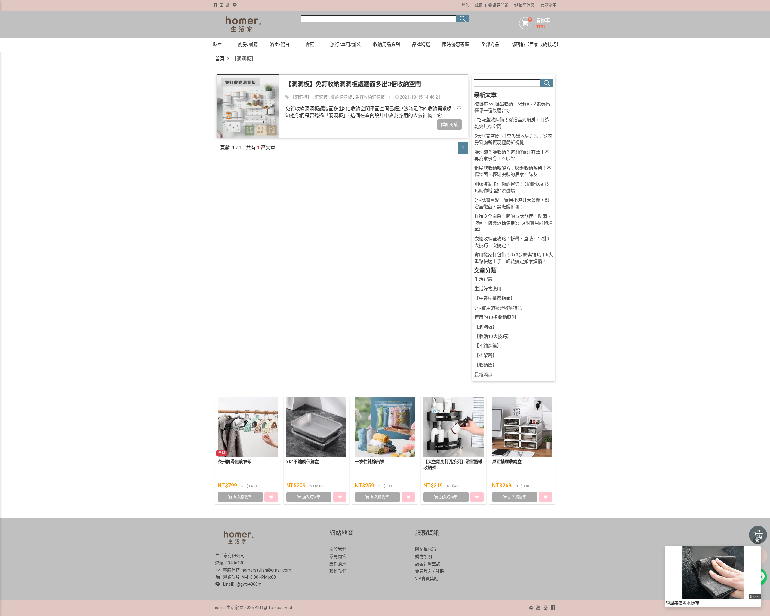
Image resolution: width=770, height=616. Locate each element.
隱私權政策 (425, 549)
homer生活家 (226, 607)
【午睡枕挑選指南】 (494, 298)
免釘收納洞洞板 (370, 97)
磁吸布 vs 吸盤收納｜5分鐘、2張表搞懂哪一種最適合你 (512, 107)
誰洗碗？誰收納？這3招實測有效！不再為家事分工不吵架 (511, 155)
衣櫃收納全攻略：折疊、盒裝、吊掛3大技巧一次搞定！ (511, 242)
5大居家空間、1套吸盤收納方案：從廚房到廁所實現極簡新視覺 (513, 139)
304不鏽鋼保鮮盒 (302, 461)
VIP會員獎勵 (426, 578)
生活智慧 (483, 279)
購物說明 (423, 556)
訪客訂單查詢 (427, 563)
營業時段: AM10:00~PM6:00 (248, 577)
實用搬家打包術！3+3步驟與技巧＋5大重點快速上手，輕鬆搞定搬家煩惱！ (513, 258)
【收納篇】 (485, 365)
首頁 (220, 59)
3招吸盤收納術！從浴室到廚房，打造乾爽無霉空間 (511, 123)
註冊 (479, 5)
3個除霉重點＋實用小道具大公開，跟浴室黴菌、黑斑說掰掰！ (511, 203)
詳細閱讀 (449, 124)
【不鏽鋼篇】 (487, 346)
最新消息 (526, 5)
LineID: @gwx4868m (241, 584)
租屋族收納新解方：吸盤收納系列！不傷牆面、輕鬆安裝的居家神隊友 (512, 172)
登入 (465, 5)
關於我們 (337, 549)
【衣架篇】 (485, 355)
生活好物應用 (487, 288)
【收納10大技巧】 (492, 336)
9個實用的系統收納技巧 (498, 308)
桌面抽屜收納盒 (507, 461)
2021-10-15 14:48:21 (419, 97)
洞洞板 (321, 97)
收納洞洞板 (341, 97)
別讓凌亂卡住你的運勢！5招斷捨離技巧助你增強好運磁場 (511, 187)
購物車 (550, 5)
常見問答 (500, 5)
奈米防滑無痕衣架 (234, 461)
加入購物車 (243, 497)
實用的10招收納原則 (495, 317)
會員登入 (423, 571)
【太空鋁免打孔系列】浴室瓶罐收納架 (453, 464)
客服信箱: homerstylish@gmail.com (256, 570)
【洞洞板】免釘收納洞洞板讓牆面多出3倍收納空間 (353, 84)
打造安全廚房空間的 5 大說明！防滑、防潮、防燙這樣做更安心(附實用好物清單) (513, 223)
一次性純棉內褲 (369, 461)
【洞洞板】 (301, 97)
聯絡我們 (337, 571)
